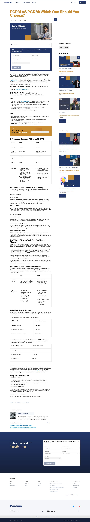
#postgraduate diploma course (22, 402)
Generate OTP (16, 67)
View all (62, 121)
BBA (26, 485)
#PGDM (11, 402)
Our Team (75, 483)
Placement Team (76, 485)
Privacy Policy (49, 516)
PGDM (66, 47)
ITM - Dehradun (52, 485)
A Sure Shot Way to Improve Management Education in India (23, 427)
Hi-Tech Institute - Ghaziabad (55, 483)
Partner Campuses (26, 2)
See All (48, 422)
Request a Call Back (41, 131)
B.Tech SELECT (13, 485)
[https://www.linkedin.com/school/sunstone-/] (70, 506)
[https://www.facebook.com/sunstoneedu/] (73, 506)
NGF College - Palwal (54, 489)
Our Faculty (75, 487)
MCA (39, 485)
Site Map (12, 478)
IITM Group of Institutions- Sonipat (56, 487)
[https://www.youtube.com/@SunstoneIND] (79, 506)
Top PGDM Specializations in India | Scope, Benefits (21, 425)
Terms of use (33, 516)
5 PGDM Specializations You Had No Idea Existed (21, 428)
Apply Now (82, 2)
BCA (39, 483)
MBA (61, 47)
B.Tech (11, 483)
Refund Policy (55, 516)
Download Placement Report (73, 494)
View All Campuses (53, 491)
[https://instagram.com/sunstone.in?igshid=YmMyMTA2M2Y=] (76, 506)
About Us (34, 2)
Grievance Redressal (41, 516)
